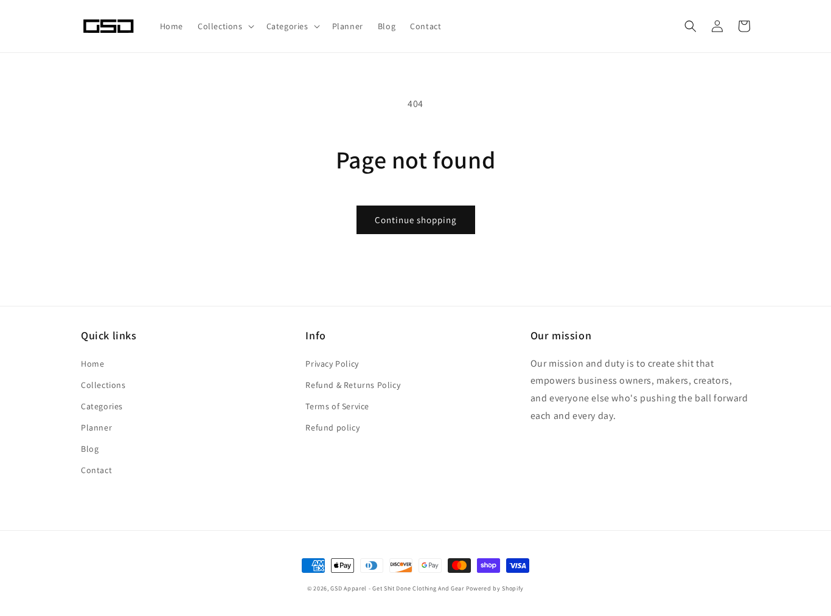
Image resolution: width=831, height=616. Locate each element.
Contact (96, 470)
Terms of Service (337, 406)
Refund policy (332, 427)
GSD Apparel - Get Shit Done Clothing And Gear (397, 588)
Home (92, 363)
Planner (96, 427)
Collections (103, 384)
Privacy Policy (331, 363)
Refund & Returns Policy (352, 384)
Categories (102, 406)
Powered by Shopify (495, 588)
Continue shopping (416, 220)
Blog (90, 448)
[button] (224, 26)
